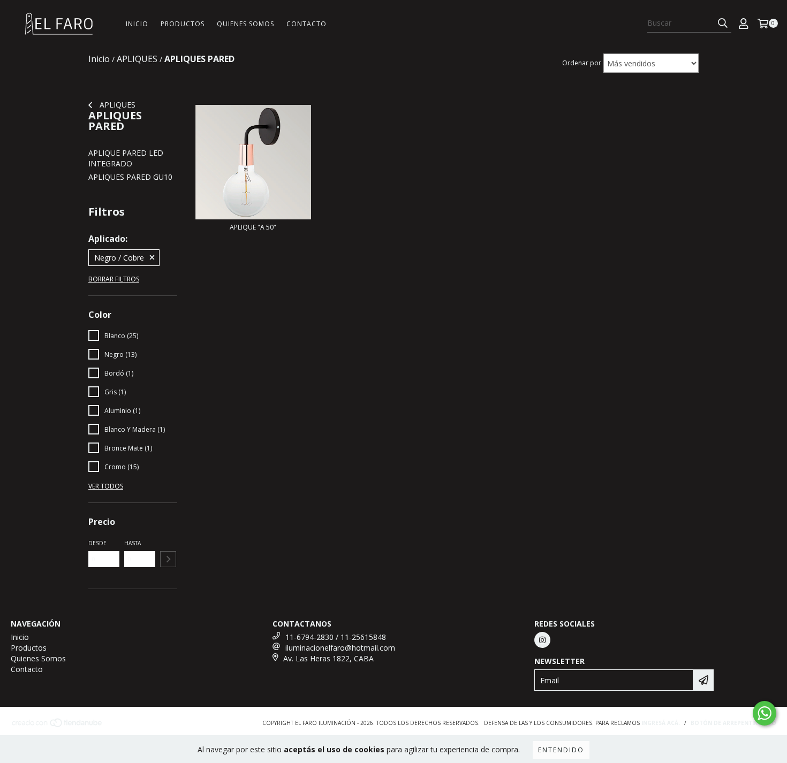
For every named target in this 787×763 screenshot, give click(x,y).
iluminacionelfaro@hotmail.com (340, 648)
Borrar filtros (113, 279)
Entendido (561, 749)
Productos (183, 23)
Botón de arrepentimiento (733, 723)
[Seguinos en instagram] (542, 640)
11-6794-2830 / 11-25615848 (335, 637)
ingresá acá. (660, 723)
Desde (97, 543)
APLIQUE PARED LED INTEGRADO (125, 158)
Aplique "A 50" (253, 227)
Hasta (132, 543)
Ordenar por (581, 62)
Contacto (306, 23)
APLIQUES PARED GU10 (130, 177)
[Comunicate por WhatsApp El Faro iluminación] (764, 713)
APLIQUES (116, 105)
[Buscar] (722, 23)
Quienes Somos (245, 23)
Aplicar (168, 559)
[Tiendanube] (57, 725)
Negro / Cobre (119, 258)
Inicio (137, 23)
